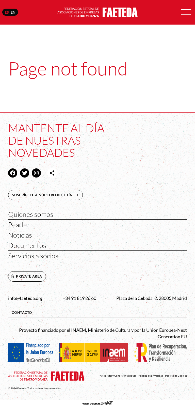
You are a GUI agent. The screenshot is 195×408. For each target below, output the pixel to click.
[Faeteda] (97, 11)
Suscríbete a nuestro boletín (47, 195)
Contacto (22, 312)
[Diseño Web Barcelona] (97, 403)
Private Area (29, 276)
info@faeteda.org (25, 298)
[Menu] (186, 12)
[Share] (52, 173)
